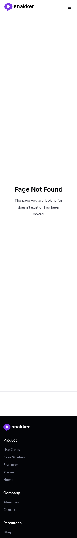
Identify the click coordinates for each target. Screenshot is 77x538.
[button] (69, 7)
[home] (19, 7)
